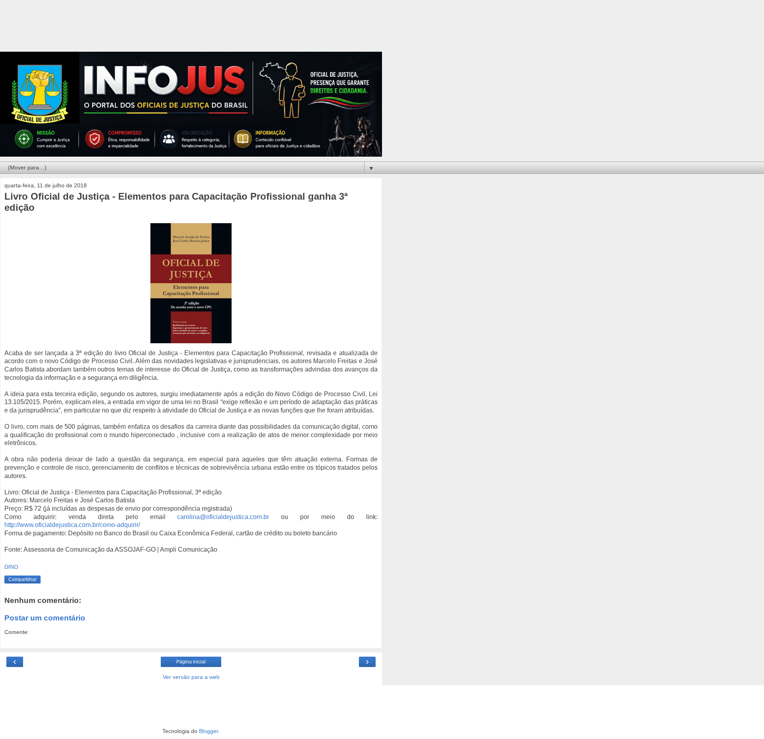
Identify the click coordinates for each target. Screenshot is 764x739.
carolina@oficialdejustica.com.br (223, 516)
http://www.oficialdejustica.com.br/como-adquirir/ (72, 524)
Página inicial (191, 662)
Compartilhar (22, 579)
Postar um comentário (44, 618)
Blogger (208, 731)
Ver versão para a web (191, 677)
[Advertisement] (191, 30)
